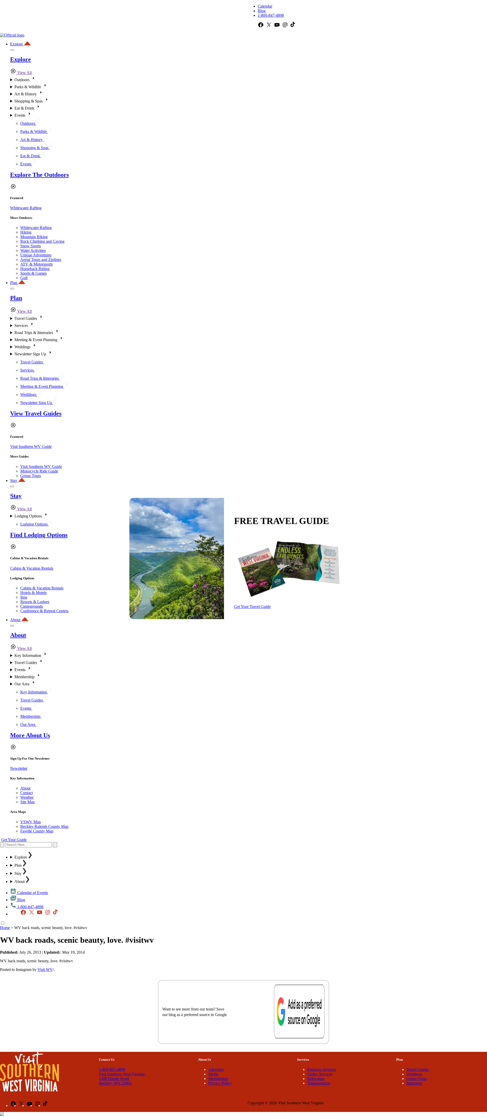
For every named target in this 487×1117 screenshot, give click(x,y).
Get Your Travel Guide (252, 606)
